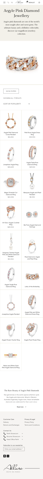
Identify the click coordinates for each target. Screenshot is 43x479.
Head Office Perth (13, 439)
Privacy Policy (29, 422)
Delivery (6, 422)
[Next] (18, 182)
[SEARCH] (12, 2)
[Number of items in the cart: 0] (39, 2)
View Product (11, 125)
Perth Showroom (12, 433)
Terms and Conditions (32, 425)
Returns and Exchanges (11, 425)
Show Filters (11, 91)
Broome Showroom (13, 436)
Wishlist (32, 2)
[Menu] (4, 2)
